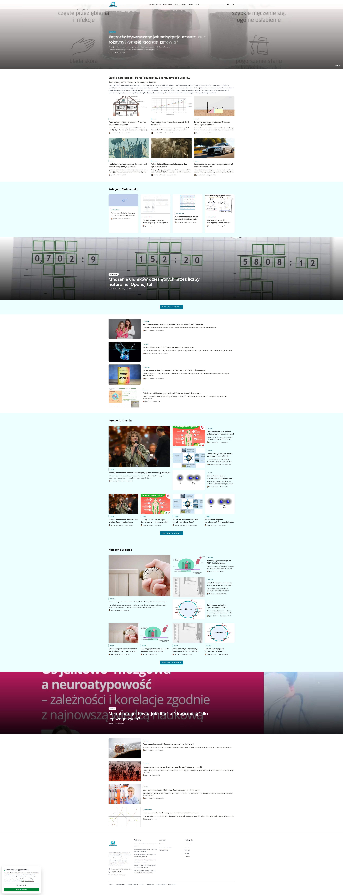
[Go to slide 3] (339, 65)
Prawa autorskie (120, 884)
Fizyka (190, 4)
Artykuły (137, 840)
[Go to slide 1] (336, 65)
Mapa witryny (171, 884)
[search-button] (228, 4)
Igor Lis (111, 723)
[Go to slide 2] (337, 65)
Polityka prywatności (132, 884)
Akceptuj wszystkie (21, 889)
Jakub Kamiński (163, 850)
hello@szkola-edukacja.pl (118, 875)
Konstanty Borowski (114, 53)
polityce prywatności (28, 881)
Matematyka (167, 4)
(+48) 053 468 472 (116, 872)
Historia (197, 4)
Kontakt (142, 884)
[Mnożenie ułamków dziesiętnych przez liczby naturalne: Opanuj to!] (171, 268)
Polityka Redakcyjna (161, 884)
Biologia (183, 4)
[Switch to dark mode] (232, 4)
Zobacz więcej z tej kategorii (170, 306)
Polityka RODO (150, 884)
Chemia (176, 4)
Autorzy (162, 840)
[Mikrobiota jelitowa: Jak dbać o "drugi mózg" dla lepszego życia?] (171, 703)
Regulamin (111, 884)
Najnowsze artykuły (154, 4)
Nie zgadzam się (21, 885)
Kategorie (189, 840)
